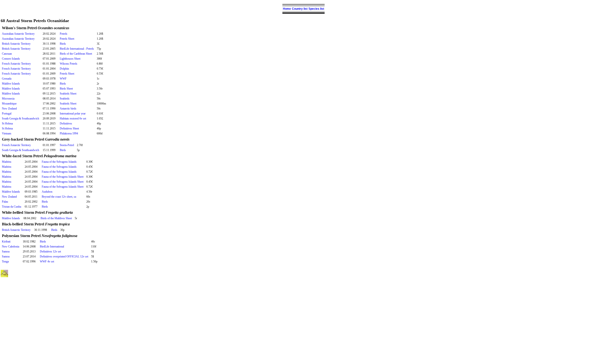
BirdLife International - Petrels (77, 48)
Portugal (6, 113)
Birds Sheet (66, 88)
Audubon (47, 191)
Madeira (6, 161)
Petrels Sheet (67, 38)
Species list (316, 8)
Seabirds (64, 98)
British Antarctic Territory (16, 43)
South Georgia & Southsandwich (20, 118)
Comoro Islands (11, 58)
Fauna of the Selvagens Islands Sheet (62, 176)
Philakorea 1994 (69, 133)
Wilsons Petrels (68, 63)
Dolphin (64, 68)
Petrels (63, 33)
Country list (300, 8)
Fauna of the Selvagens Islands (59, 161)
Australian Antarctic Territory (18, 33)
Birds (63, 43)
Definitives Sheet (69, 128)
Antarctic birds (68, 108)
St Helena (7, 123)
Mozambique (9, 103)
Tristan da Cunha (11, 206)
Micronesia (8, 98)
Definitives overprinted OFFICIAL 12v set (64, 256)
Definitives (66, 123)
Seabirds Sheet (68, 93)
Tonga (5, 261)
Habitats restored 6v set (73, 118)
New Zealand (9, 108)
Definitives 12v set (50, 251)
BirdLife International (52, 246)
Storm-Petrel (67, 145)
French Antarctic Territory (16, 63)
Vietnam (6, 133)
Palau (5, 201)
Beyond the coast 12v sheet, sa (59, 196)
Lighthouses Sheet (70, 58)
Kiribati (6, 241)
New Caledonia (10, 246)
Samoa (5, 251)
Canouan (7, 53)
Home (287, 8)
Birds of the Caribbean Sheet (76, 53)
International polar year (73, 113)
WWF (63, 78)
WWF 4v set (47, 261)
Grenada (6, 78)
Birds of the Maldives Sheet (56, 218)
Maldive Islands (11, 83)
